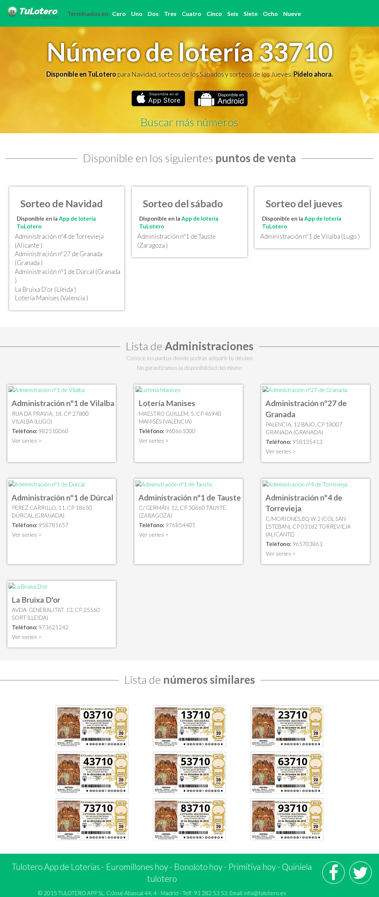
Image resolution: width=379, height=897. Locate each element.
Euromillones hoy (137, 866)
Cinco (214, 13)
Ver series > (26, 440)
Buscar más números (189, 121)
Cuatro (191, 13)
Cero (119, 13)
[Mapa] (47, 389)
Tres (170, 13)
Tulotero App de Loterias (56, 866)
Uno (136, 13)
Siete (251, 13)
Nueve (292, 13)
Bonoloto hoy (198, 866)
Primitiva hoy (252, 866)
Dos (153, 13)
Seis (232, 13)
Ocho (270, 13)
